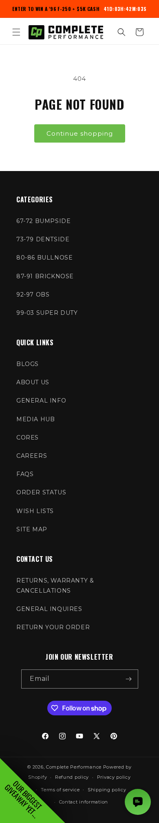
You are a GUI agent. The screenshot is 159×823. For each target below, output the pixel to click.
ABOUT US (32, 382)
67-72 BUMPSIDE (43, 221)
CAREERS (31, 455)
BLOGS (27, 364)
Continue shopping (79, 133)
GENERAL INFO (41, 400)
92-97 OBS (32, 294)
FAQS (24, 474)
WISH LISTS (35, 511)
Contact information (83, 802)
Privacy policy (114, 777)
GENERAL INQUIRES (49, 609)
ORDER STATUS (41, 492)
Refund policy (72, 777)
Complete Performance (74, 767)
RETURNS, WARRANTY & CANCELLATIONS (55, 585)
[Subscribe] (129, 679)
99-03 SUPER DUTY (47, 312)
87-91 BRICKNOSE (45, 276)
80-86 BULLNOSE (44, 257)
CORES (27, 437)
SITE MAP (31, 529)
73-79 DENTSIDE (42, 239)
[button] (16, 32)
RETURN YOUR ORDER (53, 627)
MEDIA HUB (35, 419)
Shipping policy (107, 790)
